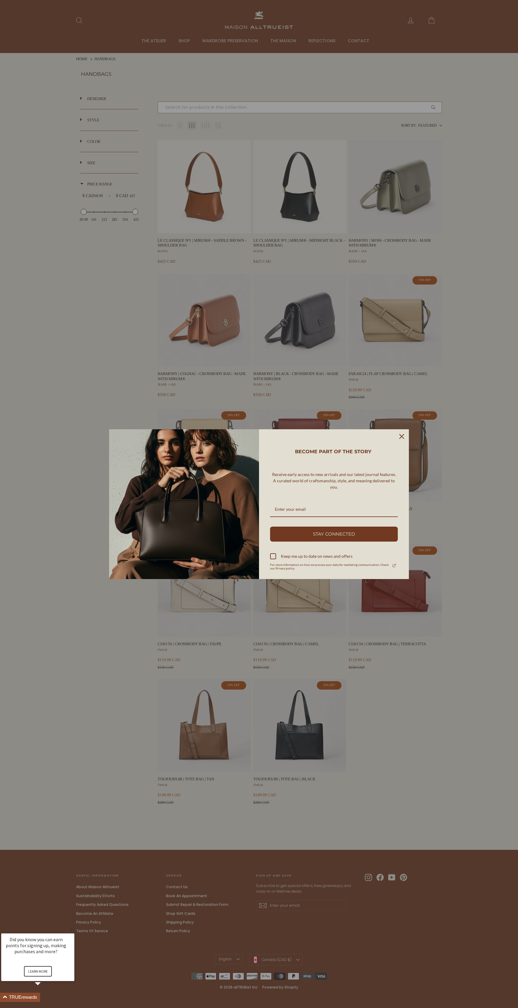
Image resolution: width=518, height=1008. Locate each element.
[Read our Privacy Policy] (394, 565)
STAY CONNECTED (334, 534)
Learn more (38, 971)
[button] (45, 997)
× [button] (71, 929)
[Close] (401, 436)
